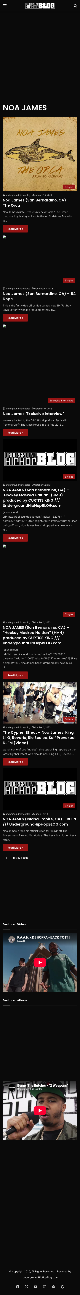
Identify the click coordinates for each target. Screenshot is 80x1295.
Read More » (15, 228)
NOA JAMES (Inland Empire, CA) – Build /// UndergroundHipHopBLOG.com (39, 821)
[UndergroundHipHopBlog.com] (40, 6)
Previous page (20, 857)
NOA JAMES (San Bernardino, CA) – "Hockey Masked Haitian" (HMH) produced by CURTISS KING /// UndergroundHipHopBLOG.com (36, 497)
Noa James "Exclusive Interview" (33, 413)
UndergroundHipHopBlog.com (40, 1277)
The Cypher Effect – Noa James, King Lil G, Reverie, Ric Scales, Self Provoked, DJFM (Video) (39, 737)
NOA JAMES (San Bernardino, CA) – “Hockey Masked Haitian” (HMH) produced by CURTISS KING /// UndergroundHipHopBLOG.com (36, 635)
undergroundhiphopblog (18, 195)
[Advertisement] (40, 55)
